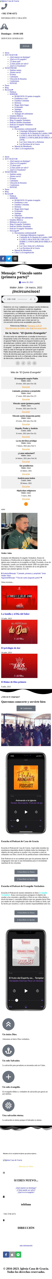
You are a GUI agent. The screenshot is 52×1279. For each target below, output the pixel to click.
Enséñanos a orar (21, 98)
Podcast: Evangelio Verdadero (21, 125)
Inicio (7, 53)
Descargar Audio (40, 328)
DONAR (13, 83)
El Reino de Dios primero (13, 682)
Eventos (13, 75)
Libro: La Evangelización (24, 148)
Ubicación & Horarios (18, 79)
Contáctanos (14, 81)
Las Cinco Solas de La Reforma (31, 142)
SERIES (13, 94)
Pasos (7, 85)
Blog (7, 88)
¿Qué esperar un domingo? (20, 57)
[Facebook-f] (3, 259)
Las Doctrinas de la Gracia (29, 144)
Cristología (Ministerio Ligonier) (31, 131)
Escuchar (26, 387)
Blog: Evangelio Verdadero (20, 120)
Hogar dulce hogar (22, 105)
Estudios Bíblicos (16, 116)
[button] (26, 153)
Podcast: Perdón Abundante (20, 122)
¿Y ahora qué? (15, 61)
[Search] (24, 263)
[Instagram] (15, 259)
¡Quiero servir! (15, 72)
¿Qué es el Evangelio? (18, 59)
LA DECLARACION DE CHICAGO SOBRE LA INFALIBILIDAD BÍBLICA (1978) (35, 137)
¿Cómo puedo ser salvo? (19, 64)
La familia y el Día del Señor (15, 614)
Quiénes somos (15, 70)
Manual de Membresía (23, 146)
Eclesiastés (19, 107)
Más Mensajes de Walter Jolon (17, 328)
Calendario (14, 77)
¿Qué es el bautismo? (18, 66)
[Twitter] (9, 259)
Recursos (8, 90)
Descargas (14, 127)
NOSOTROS (10, 68)
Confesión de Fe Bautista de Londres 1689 (35, 133)
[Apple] (12, 1255)
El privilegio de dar (10, 648)
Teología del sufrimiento (24, 114)
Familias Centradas (22, 101)
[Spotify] (18, 1255)
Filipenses (18, 112)
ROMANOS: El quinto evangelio (27, 96)
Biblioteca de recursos (18, 118)
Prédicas (13, 92)
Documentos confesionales (25, 129)
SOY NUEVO (10, 55)
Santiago (18, 109)
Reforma (18, 103)
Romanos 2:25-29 (35, 326)
